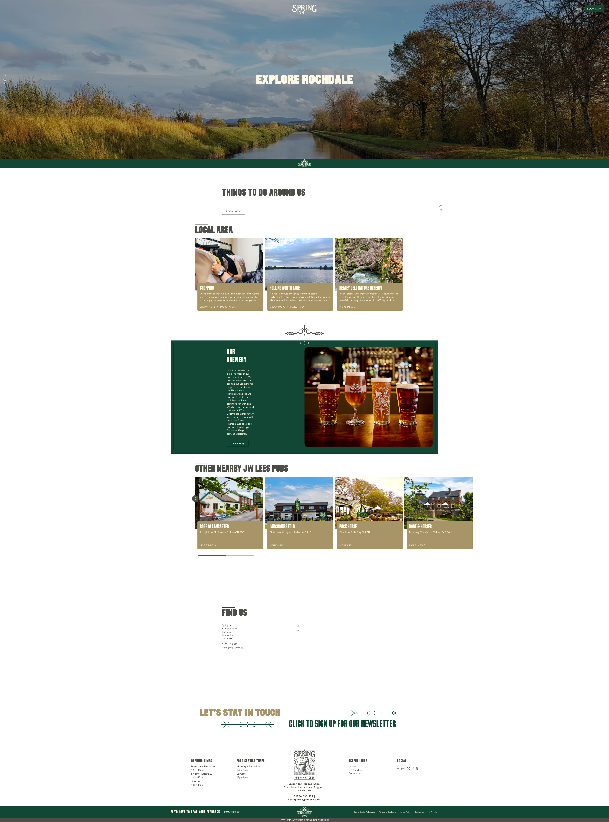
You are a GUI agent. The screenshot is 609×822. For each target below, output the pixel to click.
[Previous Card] (195, 498)
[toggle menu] (578, 8)
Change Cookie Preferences (364, 812)
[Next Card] (423, 498)
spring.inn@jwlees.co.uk (234, 647)
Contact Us (354, 773)
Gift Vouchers (356, 769)
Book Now (594, 8)
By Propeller (433, 811)
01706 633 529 (229, 644)
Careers (353, 766)
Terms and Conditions (387, 811)
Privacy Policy (405, 811)
